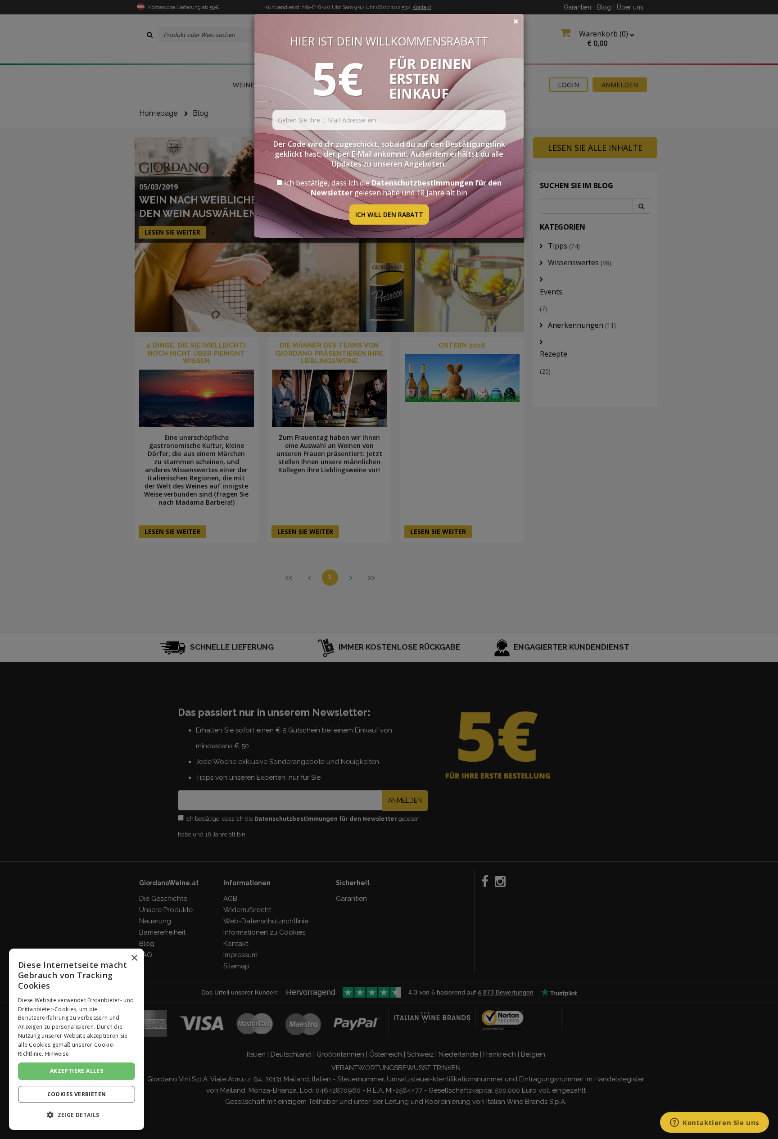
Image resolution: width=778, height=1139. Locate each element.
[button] (76, 1115)
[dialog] (76, 1039)
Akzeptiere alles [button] (76, 1071)
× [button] (134, 958)
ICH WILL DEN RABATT (389, 214)
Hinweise (57, 1054)
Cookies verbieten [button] (76, 1094)
